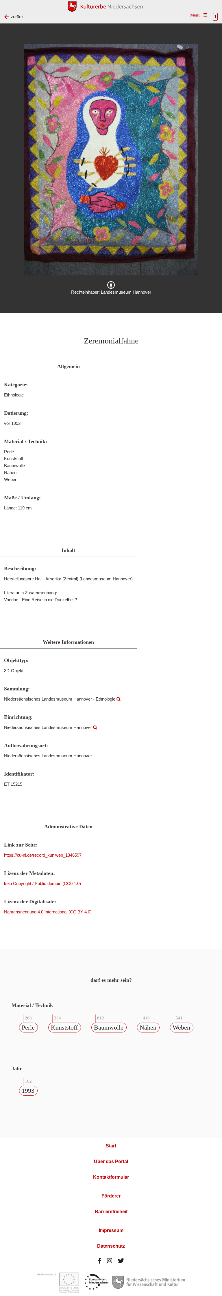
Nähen (148, 1027)
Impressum (111, 1230)
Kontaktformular (111, 1177)
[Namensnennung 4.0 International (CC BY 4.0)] (111, 285)
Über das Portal (111, 1161)
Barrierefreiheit (111, 1211)
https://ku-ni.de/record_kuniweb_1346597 (43, 855)
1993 (28, 1090)
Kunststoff (64, 1027)
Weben (181, 1027)
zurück (17, 16)
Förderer (111, 1195)
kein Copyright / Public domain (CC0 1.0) (42, 883)
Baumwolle (108, 1027)
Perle (28, 1027)
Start (111, 1145)
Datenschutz (111, 1246)
